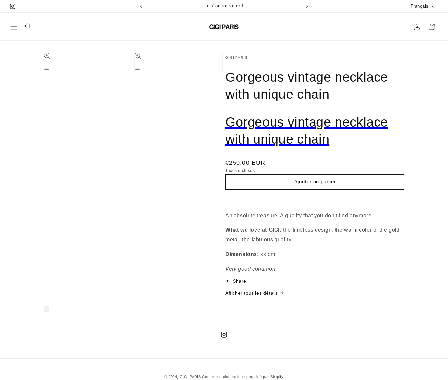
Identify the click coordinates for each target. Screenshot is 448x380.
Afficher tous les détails (252, 293)
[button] (14, 26)
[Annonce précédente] (141, 6)
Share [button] (239, 281)
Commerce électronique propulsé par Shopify (242, 377)
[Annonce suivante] (307, 6)
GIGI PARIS (190, 377)
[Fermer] (46, 309)
